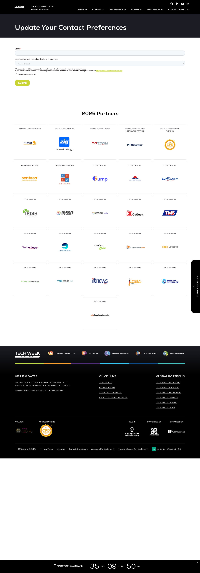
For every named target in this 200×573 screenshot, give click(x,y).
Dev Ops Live (93, 353)
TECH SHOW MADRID (166, 402)
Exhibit (135, 9)
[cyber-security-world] (107, 353)
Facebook (172, 4)
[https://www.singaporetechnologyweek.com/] (27, 357)
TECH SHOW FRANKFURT (168, 392)
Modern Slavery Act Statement (133, 449)
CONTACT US (105, 382)
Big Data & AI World (149, 353)
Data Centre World (177, 353)
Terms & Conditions (78, 449)
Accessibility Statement (102, 449)
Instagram (188, 4)
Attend (96, 9)
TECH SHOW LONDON (167, 397)
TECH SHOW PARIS (165, 407)
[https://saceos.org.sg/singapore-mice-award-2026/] (24, 433)
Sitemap (61, 449)
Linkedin (177, 4)
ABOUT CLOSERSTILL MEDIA (113, 397)
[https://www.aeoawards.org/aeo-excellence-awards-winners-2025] (18, 432)
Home (81, 9)
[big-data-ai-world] (138, 353)
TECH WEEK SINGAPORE (168, 382)
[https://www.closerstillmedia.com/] (176, 432)
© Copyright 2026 (27, 449)
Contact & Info (177, 9)
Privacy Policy (46, 449)
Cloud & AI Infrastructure (65, 353)
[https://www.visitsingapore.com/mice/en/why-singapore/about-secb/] (132, 437)
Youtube (183, 4)
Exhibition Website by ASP (169, 449)
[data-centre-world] (165, 353)
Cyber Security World (120, 353)
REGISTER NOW (107, 387)
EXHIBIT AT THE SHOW (110, 392)
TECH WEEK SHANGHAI (167, 387)
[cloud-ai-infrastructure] (50, 353)
